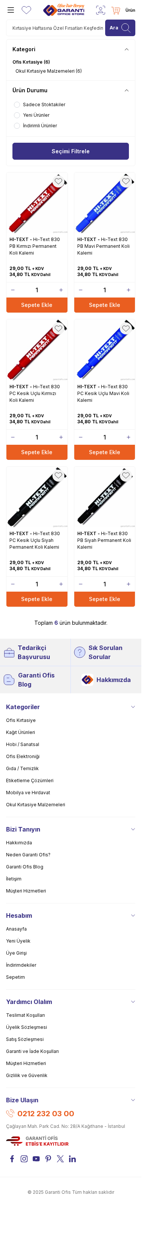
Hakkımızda (113, 680)
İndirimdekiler (21, 965)
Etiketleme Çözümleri (30, 780)
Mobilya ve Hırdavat (28, 792)
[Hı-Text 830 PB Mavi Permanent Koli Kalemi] (104, 202)
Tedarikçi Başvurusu (34, 652)
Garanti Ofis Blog (36, 679)
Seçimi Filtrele (71, 151)
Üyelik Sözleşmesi (26, 1027)
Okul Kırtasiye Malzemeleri (35, 804)
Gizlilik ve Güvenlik (26, 1075)
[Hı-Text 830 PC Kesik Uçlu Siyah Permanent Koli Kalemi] (36, 497)
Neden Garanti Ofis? (28, 854)
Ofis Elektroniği (23, 756)
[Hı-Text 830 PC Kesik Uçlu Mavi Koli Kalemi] (104, 349)
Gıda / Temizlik (22, 768)
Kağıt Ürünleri (20, 732)
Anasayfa (16, 929)
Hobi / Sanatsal (22, 744)
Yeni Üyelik (18, 941)
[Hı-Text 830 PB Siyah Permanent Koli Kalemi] (104, 497)
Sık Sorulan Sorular (105, 652)
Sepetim (15, 977)
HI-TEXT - (21, 239)
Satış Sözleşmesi (25, 1039)
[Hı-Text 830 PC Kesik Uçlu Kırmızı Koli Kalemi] (36, 349)
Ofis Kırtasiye (21, 720)
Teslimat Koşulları (25, 1015)
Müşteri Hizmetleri (26, 891)
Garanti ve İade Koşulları (32, 1051)
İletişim (13, 879)
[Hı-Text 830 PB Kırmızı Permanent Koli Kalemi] (36, 202)
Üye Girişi (16, 953)
